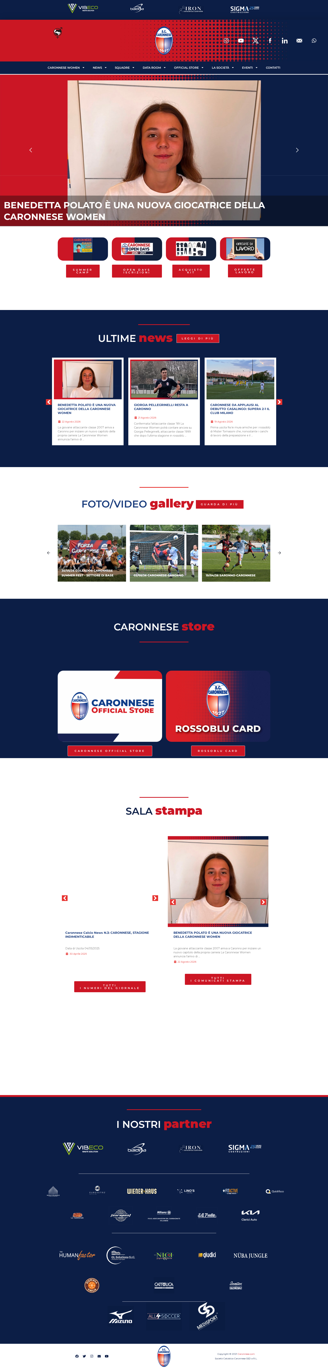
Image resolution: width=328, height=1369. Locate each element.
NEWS (97, 67)
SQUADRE (122, 67)
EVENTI (247, 67)
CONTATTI (273, 67)
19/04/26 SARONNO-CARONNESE (230, 575)
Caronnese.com (246, 1353)
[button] (31, 150)
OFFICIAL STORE (186, 67)
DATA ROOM (152, 67)
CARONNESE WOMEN (64, 67)
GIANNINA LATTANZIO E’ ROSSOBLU (239, 405)
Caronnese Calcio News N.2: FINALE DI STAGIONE (104, 933)
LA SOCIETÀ (220, 67)
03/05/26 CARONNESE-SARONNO (159, 575)
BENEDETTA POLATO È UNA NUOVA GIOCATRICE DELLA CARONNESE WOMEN (212, 935)
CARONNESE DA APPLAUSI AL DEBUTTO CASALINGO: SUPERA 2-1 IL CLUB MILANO (163, 409)
